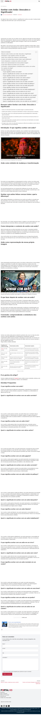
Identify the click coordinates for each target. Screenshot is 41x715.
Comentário (4, 657)
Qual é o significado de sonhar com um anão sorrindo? (18, 73)
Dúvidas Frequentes (6, 70)
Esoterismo (4, 6)
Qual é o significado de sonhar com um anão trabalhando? (19, 89)
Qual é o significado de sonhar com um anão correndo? (18, 81)
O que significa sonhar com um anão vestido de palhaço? (18, 83)
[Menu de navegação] (2, 1)
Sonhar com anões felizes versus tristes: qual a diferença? (16, 59)
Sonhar (2, 348)
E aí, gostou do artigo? (7, 68)
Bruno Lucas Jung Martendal (7, 14)
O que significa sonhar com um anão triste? (15, 75)
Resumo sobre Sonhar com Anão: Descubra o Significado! (16, 53)
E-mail (3, 648)
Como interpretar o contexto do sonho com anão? (14, 61)
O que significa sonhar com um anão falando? (15, 87)
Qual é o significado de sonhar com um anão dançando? (18, 85)
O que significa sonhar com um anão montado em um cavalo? (20, 95)
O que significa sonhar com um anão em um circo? (17, 91)
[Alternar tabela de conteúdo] (35, 52)
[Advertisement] (20, 30)
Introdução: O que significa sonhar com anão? (13, 55)
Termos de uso (3, 696)
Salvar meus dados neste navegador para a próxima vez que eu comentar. (17, 671)
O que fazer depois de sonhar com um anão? (13, 64)
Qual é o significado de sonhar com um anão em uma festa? (19, 97)
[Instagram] (4, 706)
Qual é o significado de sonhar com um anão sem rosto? (18, 93)
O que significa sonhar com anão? (12, 71)
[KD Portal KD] (8, 1)
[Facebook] (1, 629)
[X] (9, 706)
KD (1, 6)
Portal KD (16, 378)
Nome (3, 643)
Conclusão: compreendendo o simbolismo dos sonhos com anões (18, 66)
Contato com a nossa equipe (5, 697)
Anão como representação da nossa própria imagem (14, 62)
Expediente (2, 692)
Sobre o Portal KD (3, 693)
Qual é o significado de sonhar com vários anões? (16, 77)
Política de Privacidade (4, 694)
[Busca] (39, 1)
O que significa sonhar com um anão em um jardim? (17, 99)
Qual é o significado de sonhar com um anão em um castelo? (19, 101)
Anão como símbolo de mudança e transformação (14, 57)
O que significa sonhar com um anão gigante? (15, 79)
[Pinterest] (6, 706)
